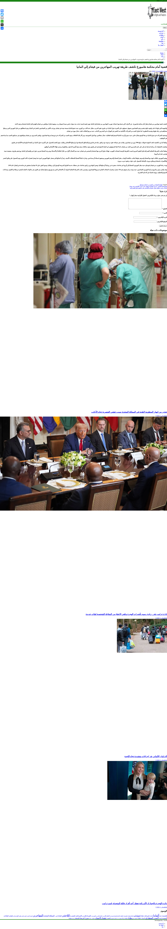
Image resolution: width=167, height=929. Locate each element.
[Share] (83, 115)
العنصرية (72, 916)
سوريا (87, 918)
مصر (73, 918)
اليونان (143, 918)
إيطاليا (142, 916)
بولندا (126, 918)
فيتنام (146, 184)
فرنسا (82, 918)
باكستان (135, 918)
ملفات (161, 35)
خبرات (161, 33)
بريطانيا (131, 918)
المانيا (160, 184)
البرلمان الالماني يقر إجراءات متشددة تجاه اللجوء (145, 756)
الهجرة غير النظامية (14, 916)
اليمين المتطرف (152, 918)
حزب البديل (116, 918)
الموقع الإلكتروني (162, 221)
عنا (163, 43)
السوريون (93, 916)
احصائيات (137, 916)
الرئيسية (161, 31)
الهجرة (28, 916)
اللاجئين (66, 915)
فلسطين (76, 918)
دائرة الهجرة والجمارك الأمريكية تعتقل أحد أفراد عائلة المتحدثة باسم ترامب (134, 903)
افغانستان (125, 915)
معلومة (161, 41)
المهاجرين (156, 184)
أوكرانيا (151, 916)
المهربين (150, 184)
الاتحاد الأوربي (106, 916)
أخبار (162, 37)
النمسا (31, 915)
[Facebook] (83, 101)
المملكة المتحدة (49, 916)
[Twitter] (83, 104)
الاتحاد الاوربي (99, 916)
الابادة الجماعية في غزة (115, 916)
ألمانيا (156, 915)
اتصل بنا (161, 45)
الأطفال (121, 915)
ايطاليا (139, 918)
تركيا (123, 918)
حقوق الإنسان (100, 918)
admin (165, 415)
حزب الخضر (110, 918)
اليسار (160, 918)
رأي (162, 39)
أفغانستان (164, 916)
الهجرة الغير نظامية (22, 915)
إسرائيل (146, 916)
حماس (93, 918)
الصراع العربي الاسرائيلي (83, 916)
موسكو (142, 184)
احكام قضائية (130, 916)
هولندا (70, 918)
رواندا (90, 918)
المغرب (56, 915)
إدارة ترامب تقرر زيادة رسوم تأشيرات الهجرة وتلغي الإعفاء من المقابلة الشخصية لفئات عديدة (126, 614)
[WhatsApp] (83, 110)
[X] (83, 112)
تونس (120, 918)
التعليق (164, 208)
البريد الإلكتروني (162, 217)
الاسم (165, 213)
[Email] (83, 107)
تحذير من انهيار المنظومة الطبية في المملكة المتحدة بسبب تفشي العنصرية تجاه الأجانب (129, 412)
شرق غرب (164, 24)
